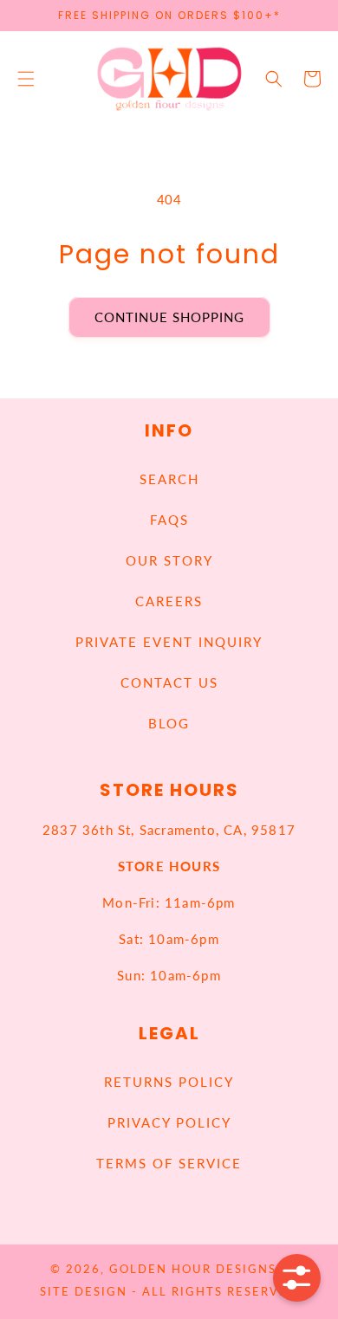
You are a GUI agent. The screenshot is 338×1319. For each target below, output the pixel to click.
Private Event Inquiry (169, 642)
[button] (26, 79)
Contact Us (169, 682)
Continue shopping (169, 317)
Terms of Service (169, 1163)
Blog (169, 723)
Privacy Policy (169, 1122)
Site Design (83, 1291)
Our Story (169, 560)
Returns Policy (169, 1081)
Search (169, 479)
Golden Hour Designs (192, 1269)
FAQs (169, 519)
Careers (169, 601)
